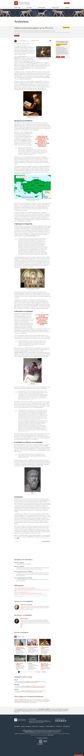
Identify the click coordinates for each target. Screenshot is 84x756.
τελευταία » (44, 671)
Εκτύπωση (24, 43)
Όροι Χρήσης (28, 726)
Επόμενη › (39, 671)
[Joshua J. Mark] (21, 626)
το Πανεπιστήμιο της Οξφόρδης (44, 708)
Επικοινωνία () (35, 726)
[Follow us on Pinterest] (60, 721)
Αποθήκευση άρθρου (18, 43)
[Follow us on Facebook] (56, 721)
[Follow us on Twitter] (58, 721)
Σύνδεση (67, 7)
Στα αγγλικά (29, 7)
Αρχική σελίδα (17, 7)
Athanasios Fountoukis (35, 40)
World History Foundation (27, 730)
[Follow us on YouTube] (65, 721)
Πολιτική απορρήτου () (50, 726)
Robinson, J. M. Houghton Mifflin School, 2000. (28, 593)
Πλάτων (16, 56)
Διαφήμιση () (42, 726)
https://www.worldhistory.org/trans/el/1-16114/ (29, 682)
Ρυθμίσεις (23, 726)
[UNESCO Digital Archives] (42, 742)
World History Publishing (29, 732)
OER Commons (17, 711)
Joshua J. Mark (22, 40)
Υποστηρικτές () (66, 726)
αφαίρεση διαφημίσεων (46, 541)
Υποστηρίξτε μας (55, 7)
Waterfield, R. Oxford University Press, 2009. (30, 594)
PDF (28, 43)
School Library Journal (26, 711)
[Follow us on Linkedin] (62, 721)
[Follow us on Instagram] (64, 721)
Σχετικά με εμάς (41, 7)
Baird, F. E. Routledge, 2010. (24, 587)
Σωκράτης (46, 445)
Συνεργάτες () (59, 726)
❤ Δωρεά (17, 35)
